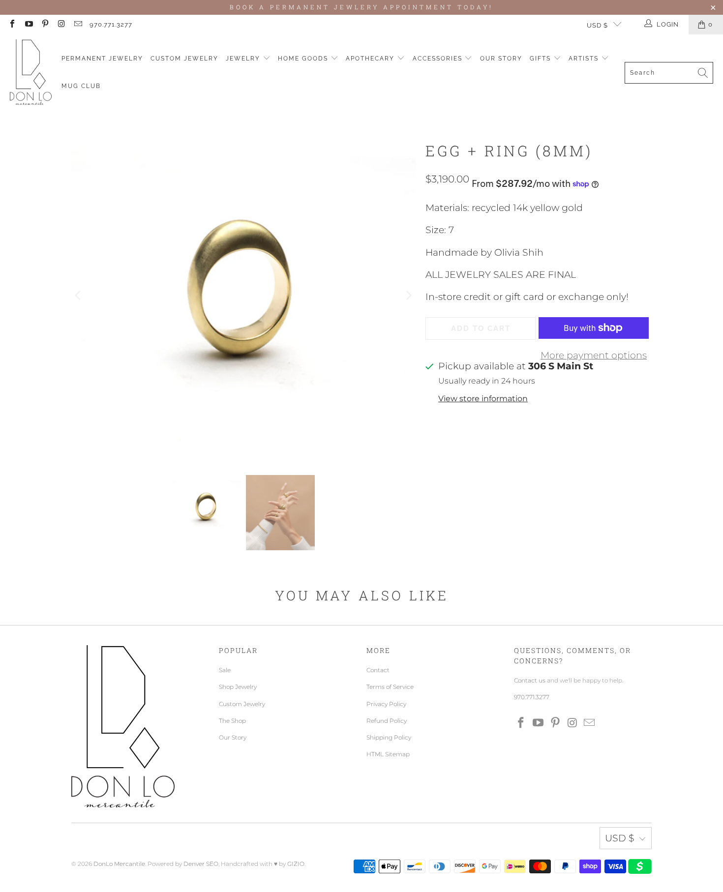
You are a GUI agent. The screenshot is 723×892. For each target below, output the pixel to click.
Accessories (439, 58)
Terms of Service (390, 686)
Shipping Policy (388, 737)
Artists (585, 58)
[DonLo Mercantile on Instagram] (61, 25)
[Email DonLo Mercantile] (77, 25)
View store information (483, 398)
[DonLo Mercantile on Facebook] (11, 25)
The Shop (232, 720)
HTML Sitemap (388, 754)
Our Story (501, 58)
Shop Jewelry (238, 686)
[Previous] (79, 295)
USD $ (597, 25)
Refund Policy (386, 720)
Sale (225, 670)
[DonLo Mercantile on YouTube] (28, 25)
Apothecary (371, 58)
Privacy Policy (386, 704)
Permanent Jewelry (102, 58)
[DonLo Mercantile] (31, 72)
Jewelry (244, 58)
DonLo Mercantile (119, 863)
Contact (378, 670)
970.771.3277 (111, 24)
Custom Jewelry (184, 58)
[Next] (408, 295)
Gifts (541, 58)
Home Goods (304, 58)
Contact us (529, 680)
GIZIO (295, 863)
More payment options (594, 355)
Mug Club (81, 86)
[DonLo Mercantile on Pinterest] (44, 25)
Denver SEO (200, 863)
